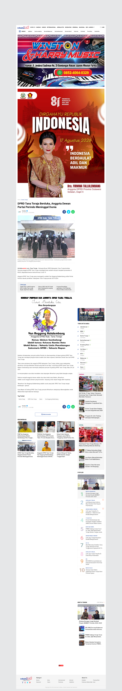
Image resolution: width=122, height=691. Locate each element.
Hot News (83, 349)
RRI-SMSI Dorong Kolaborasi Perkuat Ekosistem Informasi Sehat (94, 562)
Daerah (38, 27)
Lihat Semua (98, 374)
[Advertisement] (61, 12)
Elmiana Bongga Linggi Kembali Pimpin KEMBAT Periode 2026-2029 (93, 495)
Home (19, 199)
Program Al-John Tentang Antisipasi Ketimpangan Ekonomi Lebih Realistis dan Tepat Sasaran (93, 417)
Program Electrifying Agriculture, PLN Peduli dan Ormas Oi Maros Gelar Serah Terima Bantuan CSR (64, 288)
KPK (81, 353)
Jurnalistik (60, 27)
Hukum (44, 27)
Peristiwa (89, 31)
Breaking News (84, 345)
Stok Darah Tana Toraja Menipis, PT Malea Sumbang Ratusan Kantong (90, 445)
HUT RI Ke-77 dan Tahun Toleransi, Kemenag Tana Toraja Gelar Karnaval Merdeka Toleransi (90, 395)
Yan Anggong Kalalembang (51, 399)
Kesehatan (68, 27)
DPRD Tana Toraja (32, 399)
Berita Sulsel (68, 31)
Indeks (23, 31)
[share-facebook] (64, 212)
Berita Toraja (22, 399)
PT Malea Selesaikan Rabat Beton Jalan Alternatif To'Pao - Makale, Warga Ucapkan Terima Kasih (94, 451)
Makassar (83, 358)
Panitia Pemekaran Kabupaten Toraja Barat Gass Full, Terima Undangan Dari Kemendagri (94, 402)
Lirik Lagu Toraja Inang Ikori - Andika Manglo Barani (94, 538)
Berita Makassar (48, 31)
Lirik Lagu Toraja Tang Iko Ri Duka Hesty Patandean (93, 554)
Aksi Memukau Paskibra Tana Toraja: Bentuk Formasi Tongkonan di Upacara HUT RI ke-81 (94, 546)
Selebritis (96, 31)
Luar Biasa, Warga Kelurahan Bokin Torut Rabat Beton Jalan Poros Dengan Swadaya (94, 458)
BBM (81, 331)
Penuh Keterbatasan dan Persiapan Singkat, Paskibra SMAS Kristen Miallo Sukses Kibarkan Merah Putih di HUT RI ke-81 (94, 521)
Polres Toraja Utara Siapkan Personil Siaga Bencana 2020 (94, 409)
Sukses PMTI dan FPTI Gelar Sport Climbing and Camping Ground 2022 (45, 288)
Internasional (51, 27)
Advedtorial (83, 327)
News (87, 27)
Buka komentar (47, 414)
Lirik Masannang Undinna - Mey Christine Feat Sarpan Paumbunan (93, 503)
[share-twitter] (68, 212)
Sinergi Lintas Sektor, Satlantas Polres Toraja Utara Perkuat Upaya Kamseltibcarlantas (94, 571)
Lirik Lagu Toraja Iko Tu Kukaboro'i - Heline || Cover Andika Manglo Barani (93, 512)
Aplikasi (30, 31)
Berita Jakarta (38, 31)
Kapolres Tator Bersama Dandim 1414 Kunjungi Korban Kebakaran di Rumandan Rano (92, 465)
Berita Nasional (58, 31)
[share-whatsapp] (73, 212)
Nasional (82, 27)
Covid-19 (32, 27)
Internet (76, 31)
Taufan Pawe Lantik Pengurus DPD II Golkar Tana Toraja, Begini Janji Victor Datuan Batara (27, 288)
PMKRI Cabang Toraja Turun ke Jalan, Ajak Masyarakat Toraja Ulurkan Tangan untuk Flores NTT (94, 530)
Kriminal (75, 27)
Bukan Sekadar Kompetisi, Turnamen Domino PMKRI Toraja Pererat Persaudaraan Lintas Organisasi (94, 643)
